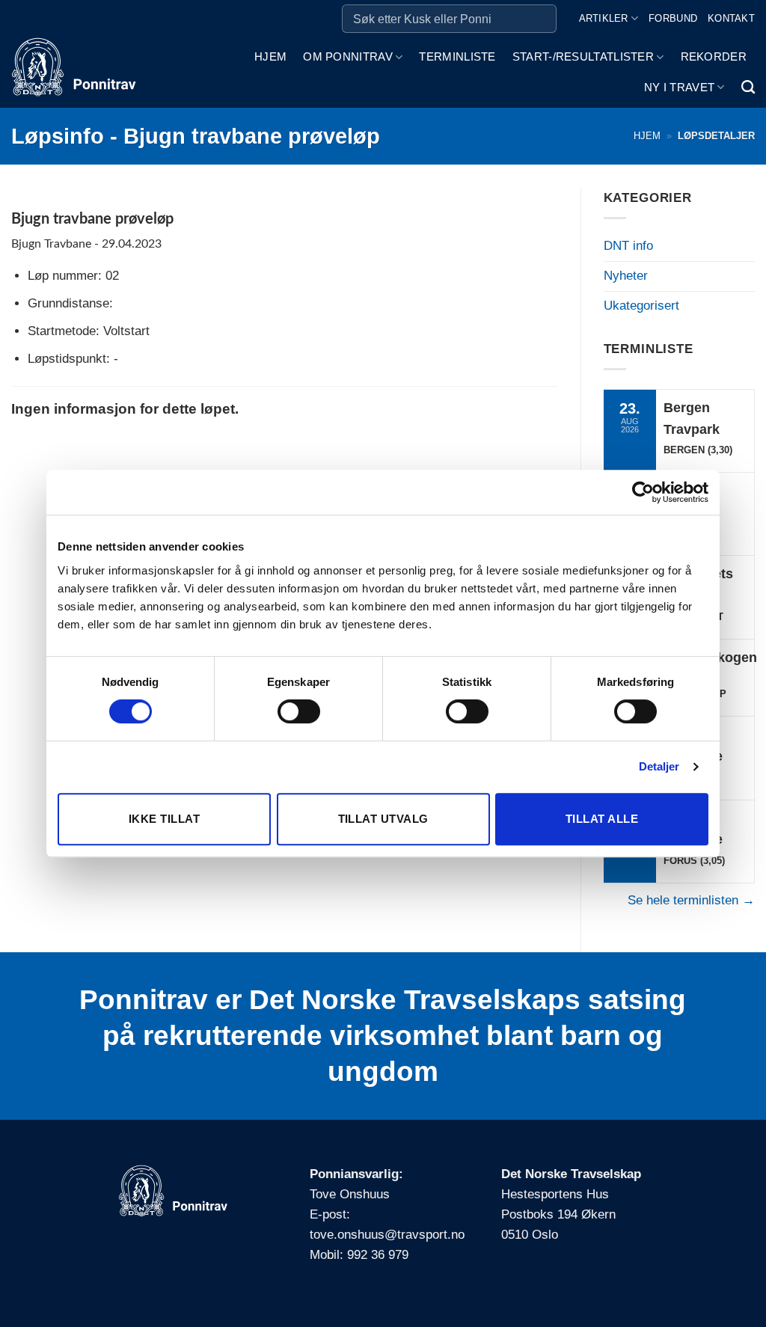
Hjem (270, 56)
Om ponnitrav (348, 56)
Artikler (603, 18)
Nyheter (626, 276)
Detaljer (659, 766)
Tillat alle (602, 818)
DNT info (628, 246)
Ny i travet (679, 87)
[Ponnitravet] (81, 72)
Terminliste (457, 56)
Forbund (673, 18)
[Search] (748, 87)
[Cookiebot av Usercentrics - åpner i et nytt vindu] (642, 492)
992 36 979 (377, 1255)
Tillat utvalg (383, 818)
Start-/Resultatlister (583, 56)
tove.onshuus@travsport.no (387, 1235)
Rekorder (714, 56)
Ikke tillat (164, 818)
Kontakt (731, 18)
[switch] (299, 711)
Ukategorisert (641, 305)
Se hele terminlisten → (691, 900)
